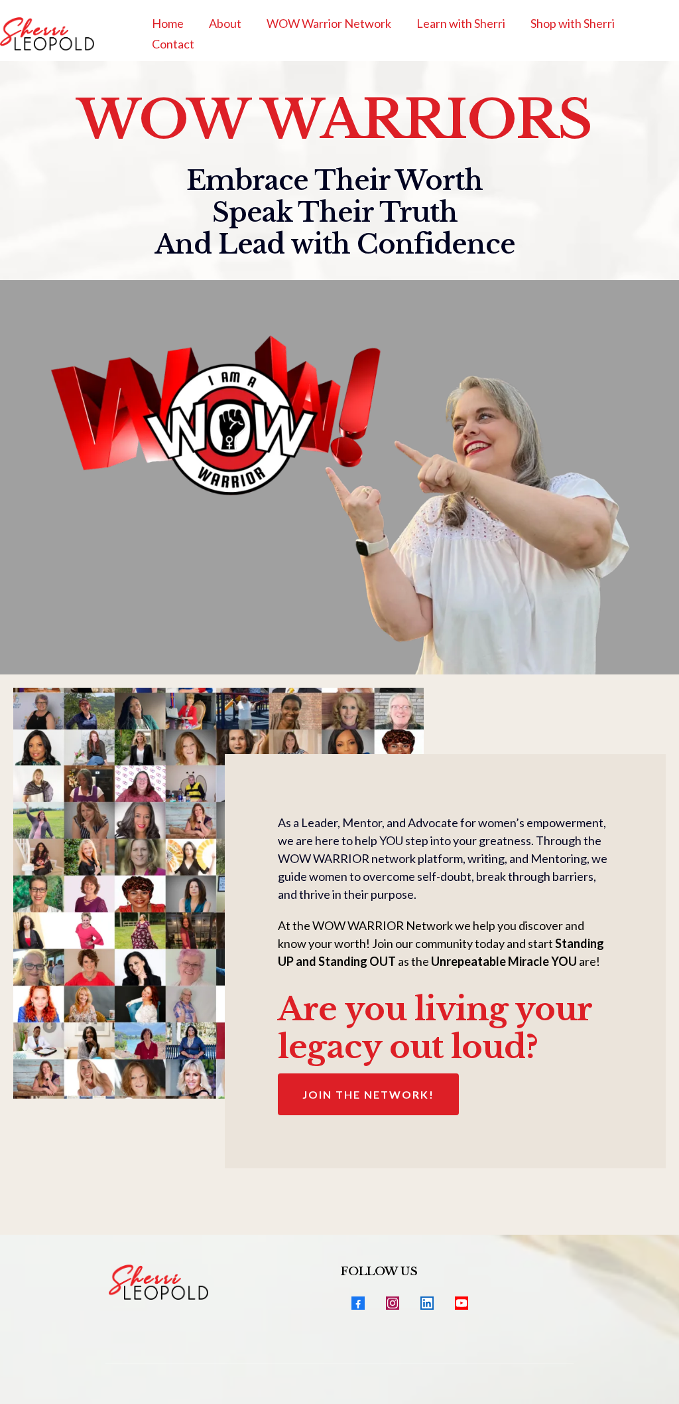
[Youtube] (461, 1303)
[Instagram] (392, 1303)
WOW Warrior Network (329, 23)
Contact (173, 44)
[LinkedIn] (427, 1303)
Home (168, 23)
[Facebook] (358, 1303)
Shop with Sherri (572, 23)
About (225, 23)
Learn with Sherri (460, 23)
